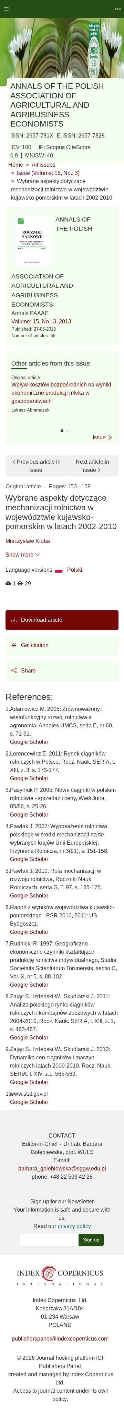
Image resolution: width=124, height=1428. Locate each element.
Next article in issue (92, 466)
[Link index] (60, 1275)
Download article (41, 620)
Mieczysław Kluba (28, 541)
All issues (43, 165)
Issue (100, 437)
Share (28, 671)
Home (15, 165)
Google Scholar (29, 742)
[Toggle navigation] (6, 9)
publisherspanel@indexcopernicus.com (60, 1339)
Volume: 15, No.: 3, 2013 (41, 321)
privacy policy (74, 1226)
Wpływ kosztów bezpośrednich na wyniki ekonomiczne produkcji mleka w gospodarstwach (61, 393)
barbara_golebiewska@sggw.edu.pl (62, 1168)
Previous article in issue (39, 466)
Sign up (91, 1239)
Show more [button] (20, 555)
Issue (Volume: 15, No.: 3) (48, 173)
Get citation (34, 645)
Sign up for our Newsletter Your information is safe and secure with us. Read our (62, 1214)
